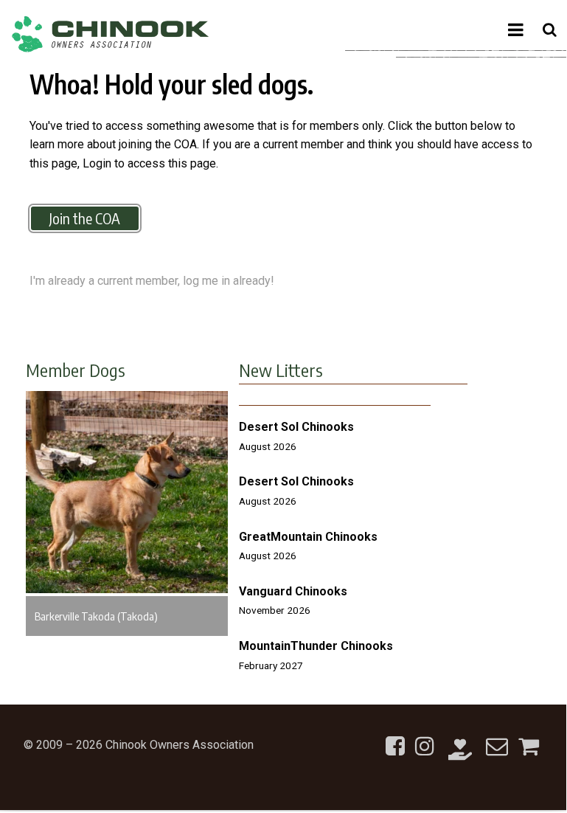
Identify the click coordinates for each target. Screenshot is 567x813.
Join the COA (84, 218)
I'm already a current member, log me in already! (151, 281)
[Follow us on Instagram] (424, 737)
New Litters (281, 370)
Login (97, 163)
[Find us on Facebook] (395, 737)
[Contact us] (497, 737)
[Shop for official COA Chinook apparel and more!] (529, 737)
